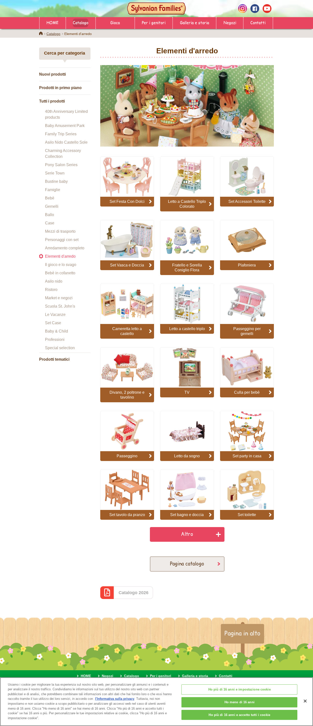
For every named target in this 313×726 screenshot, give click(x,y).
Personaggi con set (61, 240)
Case (49, 223)
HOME (52, 22)
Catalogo (80, 22)
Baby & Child (56, 331)
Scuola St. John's (60, 306)
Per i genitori (154, 22)
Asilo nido (53, 281)
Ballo (49, 215)
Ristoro (51, 290)
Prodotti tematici (54, 359)
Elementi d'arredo (60, 256)
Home (41, 33)
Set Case (53, 323)
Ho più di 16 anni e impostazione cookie (239, 689)
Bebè (49, 198)
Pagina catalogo (187, 563)
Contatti (258, 22)
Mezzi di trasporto (60, 231)
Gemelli (51, 206)
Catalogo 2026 (133, 592)
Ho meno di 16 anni (239, 702)
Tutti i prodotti (52, 101)
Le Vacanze (55, 314)
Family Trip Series (61, 134)
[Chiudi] (305, 701)
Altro (187, 533)
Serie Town (55, 173)
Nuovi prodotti (52, 74)
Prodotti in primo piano (60, 88)
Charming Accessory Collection (63, 154)
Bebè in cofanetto (60, 273)
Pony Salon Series (61, 165)
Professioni (55, 339)
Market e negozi (59, 298)
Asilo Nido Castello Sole (66, 142)
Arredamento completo (64, 248)
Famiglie (52, 190)
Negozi (230, 22)
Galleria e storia (194, 22)
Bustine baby (56, 181)
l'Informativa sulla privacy (114, 699)
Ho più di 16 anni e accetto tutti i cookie (239, 715)
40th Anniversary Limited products (66, 114)
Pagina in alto (242, 633)
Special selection (60, 348)
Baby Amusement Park (65, 126)
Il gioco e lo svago (60, 265)
